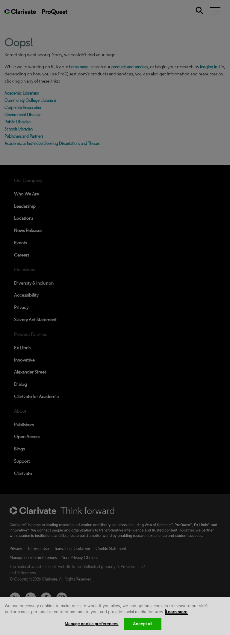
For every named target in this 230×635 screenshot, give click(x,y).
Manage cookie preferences (91, 623)
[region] (115, 616)
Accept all (142, 623)
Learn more (176, 611)
